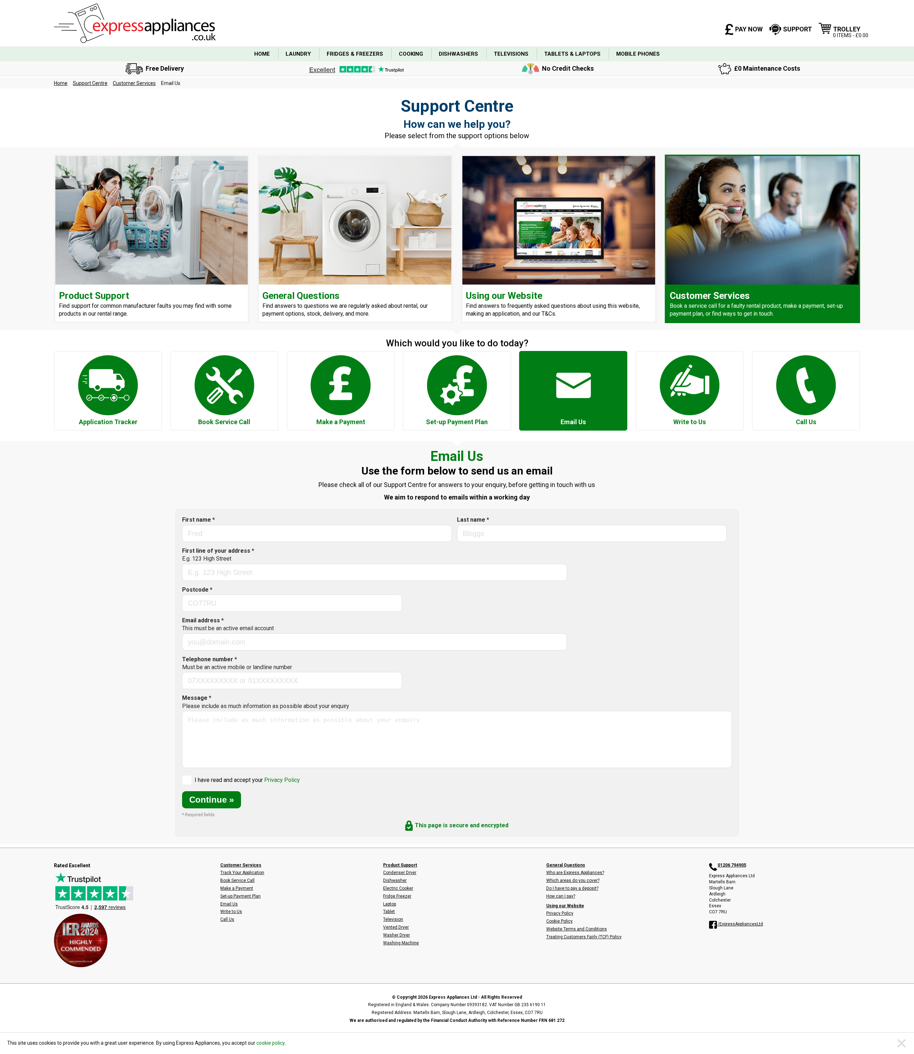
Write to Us (231, 911)
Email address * (228, 624)
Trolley (850, 31)
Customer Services (134, 83)
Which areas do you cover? (572, 880)
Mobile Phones (638, 54)
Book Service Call (237, 880)
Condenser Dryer (399, 872)
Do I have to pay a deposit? (572, 888)
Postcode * (197, 589)
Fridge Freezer (397, 896)
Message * (265, 701)
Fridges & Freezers (355, 54)
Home (262, 54)
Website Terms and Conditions (576, 929)
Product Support (400, 865)
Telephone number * (237, 663)
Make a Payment (236, 888)
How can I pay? (560, 896)
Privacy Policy (282, 780)
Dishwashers (458, 54)
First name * (198, 519)
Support (797, 29)
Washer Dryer (396, 935)
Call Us (227, 919)
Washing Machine (401, 942)
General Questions (565, 865)
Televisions (511, 54)
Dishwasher (395, 880)
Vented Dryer (396, 927)
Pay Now (749, 29)
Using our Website (565, 905)
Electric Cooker (398, 888)
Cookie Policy (559, 921)
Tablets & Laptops (572, 54)
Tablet (389, 911)
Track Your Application (242, 872)
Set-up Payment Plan (240, 896)
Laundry (298, 54)
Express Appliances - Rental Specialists (135, 23)
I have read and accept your (247, 780)
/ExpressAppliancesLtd (740, 924)
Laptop (389, 904)
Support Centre (90, 83)
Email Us (229, 904)
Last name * (473, 519)
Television (393, 919)
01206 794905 (732, 865)
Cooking (411, 54)
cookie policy (270, 1043)
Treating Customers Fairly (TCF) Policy (584, 936)
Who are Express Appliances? (575, 872)
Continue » (211, 799)
